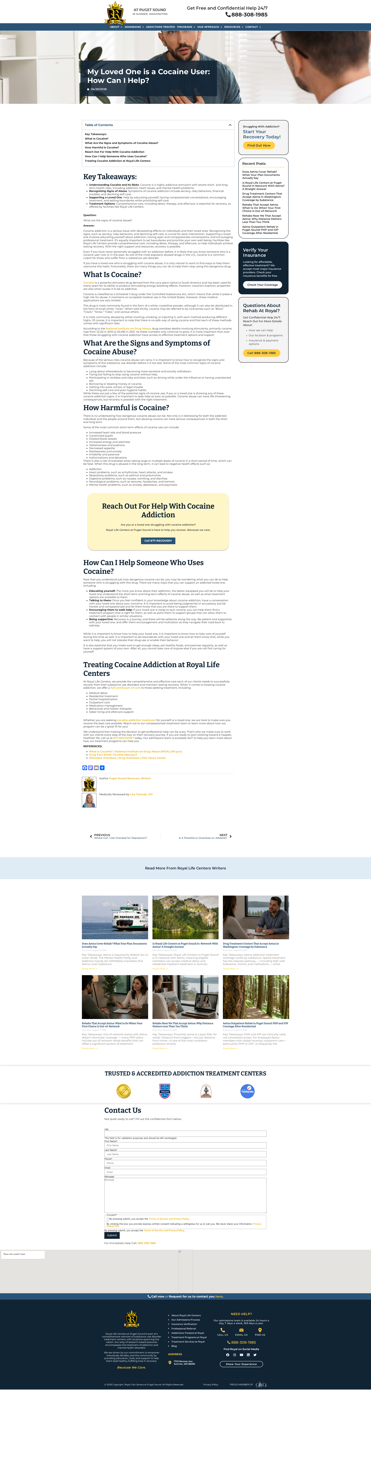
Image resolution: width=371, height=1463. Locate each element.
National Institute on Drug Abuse (128, 328)
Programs (184, 27)
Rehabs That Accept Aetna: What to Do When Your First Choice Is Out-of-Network (261, 208)
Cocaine (88, 282)
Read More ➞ (89, 968)
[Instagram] (235, 1355)
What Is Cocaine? (97, 138)
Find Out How (259, 145)
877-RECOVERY (123, 738)
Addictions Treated (160, 27)
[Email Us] (241, 1330)
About (114, 27)
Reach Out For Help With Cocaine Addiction (114, 151)
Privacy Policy (181, 1218)
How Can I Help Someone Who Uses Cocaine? (116, 156)
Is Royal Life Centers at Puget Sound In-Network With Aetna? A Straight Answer (263, 186)
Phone (108, 1159)
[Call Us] (223, 1330)
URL (106, 1129)
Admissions (133, 27)
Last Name (110, 1150)
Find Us (260, 1334)
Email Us (241, 1334)
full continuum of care (126, 687)
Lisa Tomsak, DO (141, 794)
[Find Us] (260, 1330)
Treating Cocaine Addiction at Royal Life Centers (118, 160)
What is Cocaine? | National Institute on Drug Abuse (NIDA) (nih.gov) (135, 751)
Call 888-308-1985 (261, 353)
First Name (110, 1141)
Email (107, 1168)
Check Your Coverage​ (262, 284)
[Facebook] (228, 1355)
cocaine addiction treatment (136, 720)
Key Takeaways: (96, 134)
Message (109, 1176)
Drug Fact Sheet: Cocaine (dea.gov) (113, 754)
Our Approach (208, 27)
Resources (232, 27)
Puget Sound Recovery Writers (130, 778)
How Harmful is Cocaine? (102, 147)
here (219, 1296)
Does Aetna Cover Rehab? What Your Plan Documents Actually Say (261, 175)
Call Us (222, 1334)
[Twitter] (255, 1355)
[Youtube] (241, 1355)
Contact (251, 27)
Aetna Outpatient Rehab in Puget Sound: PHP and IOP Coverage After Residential (260, 230)
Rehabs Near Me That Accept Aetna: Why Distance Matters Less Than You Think (261, 219)
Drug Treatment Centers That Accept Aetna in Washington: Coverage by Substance (262, 197)
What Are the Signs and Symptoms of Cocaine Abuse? (121, 143)
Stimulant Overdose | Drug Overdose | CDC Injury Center (127, 758)
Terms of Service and (161, 1218)
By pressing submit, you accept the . (149, 1219)
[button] (230, 124)
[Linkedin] (248, 1355)
